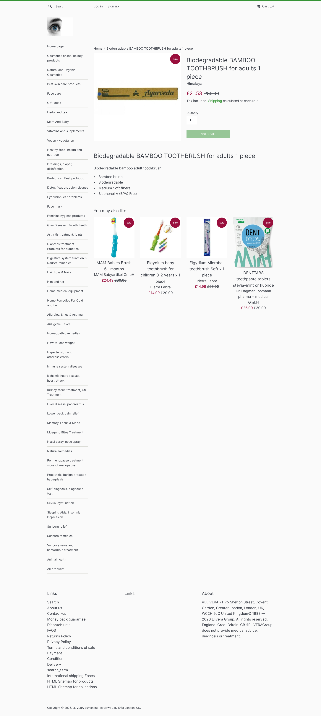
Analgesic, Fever (58, 324)
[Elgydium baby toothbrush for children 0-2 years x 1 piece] (160, 237)
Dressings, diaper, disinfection (59, 166)
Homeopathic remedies (63, 333)
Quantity (192, 113)
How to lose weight (61, 343)
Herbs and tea (57, 112)
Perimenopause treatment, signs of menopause (65, 463)
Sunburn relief (57, 526)
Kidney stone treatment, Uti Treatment (66, 392)
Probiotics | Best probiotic (65, 178)
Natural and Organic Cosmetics (61, 72)
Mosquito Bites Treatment (65, 432)
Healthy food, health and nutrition (64, 152)
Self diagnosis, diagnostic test (65, 491)
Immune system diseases (64, 366)
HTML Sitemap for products (70, 681)
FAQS (51, 630)
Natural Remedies (59, 451)
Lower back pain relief (63, 413)
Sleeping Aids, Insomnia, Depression (64, 515)
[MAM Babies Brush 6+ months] (114, 237)
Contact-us (56, 613)
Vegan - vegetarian (60, 140)
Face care (54, 93)
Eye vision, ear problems (64, 197)
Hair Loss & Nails (59, 272)
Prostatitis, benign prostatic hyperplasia (66, 477)
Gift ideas (54, 103)
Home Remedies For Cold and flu (65, 303)
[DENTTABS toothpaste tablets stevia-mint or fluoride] (253, 242)
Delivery (54, 664)
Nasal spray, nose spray (64, 441)
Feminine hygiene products (66, 216)
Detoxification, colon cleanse (67, 187)
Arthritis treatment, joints (64, 234)
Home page (55, 46)
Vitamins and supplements (65, 131)
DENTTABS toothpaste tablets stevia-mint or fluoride (253, 279)
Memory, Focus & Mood (63, 423)
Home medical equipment (65, 291)
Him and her (55, 282)
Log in (98, 6)
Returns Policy (59, 636)
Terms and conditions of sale (71, 647)
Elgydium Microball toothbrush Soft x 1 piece (206, 269)
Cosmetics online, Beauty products (65, 58)
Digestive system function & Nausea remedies (67, 260)
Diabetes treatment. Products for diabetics (63, 246)
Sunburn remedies (59, 536)
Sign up (113, 6)
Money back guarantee (66, 619)
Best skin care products (63, 84)
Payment (54, 653)
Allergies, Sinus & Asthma (65, 314)
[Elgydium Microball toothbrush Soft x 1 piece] (207, 237)
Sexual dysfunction (60, 503)
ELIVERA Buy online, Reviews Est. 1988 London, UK (106, 707)
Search (53, 602)
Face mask (54, 206)
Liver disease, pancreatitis (65, 404)
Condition (55, 659)
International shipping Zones (71, 676)
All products (55, 569)
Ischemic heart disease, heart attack (63, 378)
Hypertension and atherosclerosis (59, 354)
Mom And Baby (58, 122)
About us (54, 608)
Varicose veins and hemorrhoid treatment (62, 547)
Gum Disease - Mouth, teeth (67, 225)
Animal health (56, 559)
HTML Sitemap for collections (72, 687)
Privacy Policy (59, 642)
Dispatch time (59, 625)
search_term (57, 670)
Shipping (215, 101)
